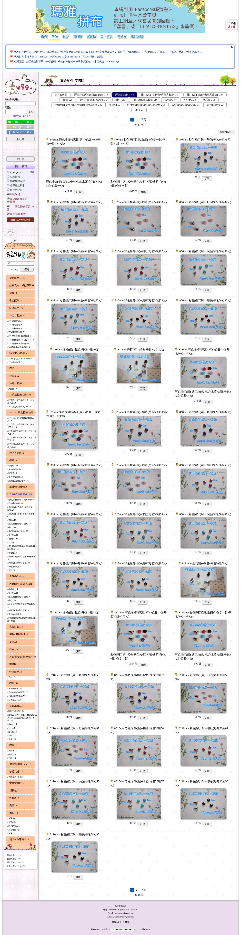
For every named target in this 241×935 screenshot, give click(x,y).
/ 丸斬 (11, 735)
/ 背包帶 (12, 466)
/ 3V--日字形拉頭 (15, 332)
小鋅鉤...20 (190, 99)
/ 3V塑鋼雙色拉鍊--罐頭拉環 (20, 358)
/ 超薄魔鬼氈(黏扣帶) (17, 481)
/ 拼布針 (12, 724)
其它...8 (139, 110)
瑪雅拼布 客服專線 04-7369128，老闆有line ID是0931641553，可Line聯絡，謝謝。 (59, 56)
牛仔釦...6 (114, 104)
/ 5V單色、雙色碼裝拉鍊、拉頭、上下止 (21, 425)
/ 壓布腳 (12, 732)
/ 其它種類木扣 (15, 830)
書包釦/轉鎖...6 (215, 104)
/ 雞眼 (11, 520)
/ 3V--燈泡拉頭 (14, 325)
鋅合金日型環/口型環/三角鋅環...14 (146, 104)
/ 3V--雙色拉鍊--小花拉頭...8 (20, 340)
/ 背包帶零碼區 (15, 477)
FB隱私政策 (145, 929)
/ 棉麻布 (12, 750)
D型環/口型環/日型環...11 (186, 104)
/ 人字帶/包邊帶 (15, 469)
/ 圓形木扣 (13, 826)
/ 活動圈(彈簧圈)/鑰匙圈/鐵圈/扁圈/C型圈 (21, 547)
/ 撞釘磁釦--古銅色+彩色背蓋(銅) (19, 508)
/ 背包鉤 (12, 535)
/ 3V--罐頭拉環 (15, 321)
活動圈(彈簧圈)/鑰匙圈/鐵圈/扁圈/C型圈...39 (78, 104)
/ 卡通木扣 (13, 818)
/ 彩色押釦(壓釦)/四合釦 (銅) (21, 499)
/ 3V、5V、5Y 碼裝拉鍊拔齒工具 (20, 419)
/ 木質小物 (13, 822)
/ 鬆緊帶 (12, 473)
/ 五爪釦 (12, 542)
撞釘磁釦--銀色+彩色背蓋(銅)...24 (205, 94)
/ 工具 (11, 677)
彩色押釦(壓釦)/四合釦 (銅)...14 (91, 94)
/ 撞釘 (11, 527)
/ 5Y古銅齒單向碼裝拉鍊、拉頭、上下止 (21, 445)
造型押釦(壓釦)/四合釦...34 (94, 99)
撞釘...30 (120, 99)
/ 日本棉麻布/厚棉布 (17, 696)
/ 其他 (11, 739)
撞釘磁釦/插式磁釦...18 (145, 99)
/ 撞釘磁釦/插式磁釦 (17, 531)
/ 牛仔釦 (12, 553)
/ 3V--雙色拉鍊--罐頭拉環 (19, 336)
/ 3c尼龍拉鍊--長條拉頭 (18, 347)
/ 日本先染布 (14, 700)
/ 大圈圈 (12, 389)
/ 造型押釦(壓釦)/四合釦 (19, 524)
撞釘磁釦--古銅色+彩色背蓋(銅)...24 (160, 94)
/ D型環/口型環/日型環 (18, 563)
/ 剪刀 (11, 728)
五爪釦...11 (209, 99)
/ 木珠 (11, 833)
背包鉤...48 (171, 99)
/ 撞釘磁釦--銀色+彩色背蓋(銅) (21, 515)
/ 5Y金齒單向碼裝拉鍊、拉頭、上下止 (21, 438)
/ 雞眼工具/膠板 (15, 711)
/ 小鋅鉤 (12, 539)
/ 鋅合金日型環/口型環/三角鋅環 (21, 557)
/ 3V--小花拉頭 (14, 328)
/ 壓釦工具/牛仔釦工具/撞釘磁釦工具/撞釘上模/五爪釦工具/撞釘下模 (22, 718)
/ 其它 (11, 570)
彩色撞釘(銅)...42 (124, 94)
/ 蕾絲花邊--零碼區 (15, 777)
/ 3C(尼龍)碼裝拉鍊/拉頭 (19, 406)
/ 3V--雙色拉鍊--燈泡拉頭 (19, 343)
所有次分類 (61, 94)
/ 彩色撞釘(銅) (15, 503)
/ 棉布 (11, 754)
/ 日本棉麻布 (14, 688)
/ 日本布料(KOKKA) (17, 692)
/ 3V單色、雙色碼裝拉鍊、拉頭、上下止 (21, 401)
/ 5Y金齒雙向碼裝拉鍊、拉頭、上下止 (21, 432)
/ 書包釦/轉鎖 (14, 566)
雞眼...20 (67, 99)
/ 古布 (11, 758)
